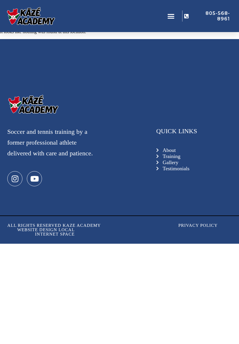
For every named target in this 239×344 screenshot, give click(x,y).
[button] (171, 16)
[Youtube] (34, 178)
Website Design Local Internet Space (46, 231)
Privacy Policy (198, 225)
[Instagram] (14, 178)
